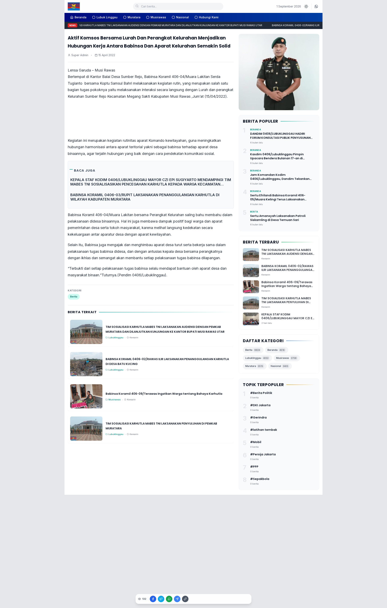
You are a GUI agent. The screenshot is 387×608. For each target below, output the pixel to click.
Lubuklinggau (256, 357)
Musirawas (158, 17)
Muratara (134, 17)
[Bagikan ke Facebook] (153, 599)
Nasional (182, 17)
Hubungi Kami (208, 17)
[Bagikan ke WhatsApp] (169, 599)
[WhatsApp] (316, 6)
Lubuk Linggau (107, 17)
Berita (73, 296)
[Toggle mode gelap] (306, 6)
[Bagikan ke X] (161, 599)
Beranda (276, 349)
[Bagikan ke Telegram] (177, 599)
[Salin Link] (185, 599)
